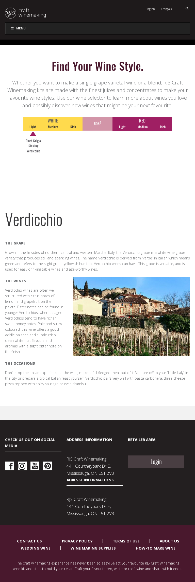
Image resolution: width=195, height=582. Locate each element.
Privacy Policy (77, 540)
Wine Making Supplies (93, 548)
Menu (21, 28)
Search (184, 8)
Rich (73, 127)
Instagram (22, 466)
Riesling (33, 146)
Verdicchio (33, 151)
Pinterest (47, 466)
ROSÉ (97, 123)
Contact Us (29, 540)
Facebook (9, 466)
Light (32, 127)
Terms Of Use (126, 540)
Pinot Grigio (33, 140)
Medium (53, 127)
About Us (169, 540)
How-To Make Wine (155, 548)
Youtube (34, 466)
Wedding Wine (36, 548)
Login (156, 461)
